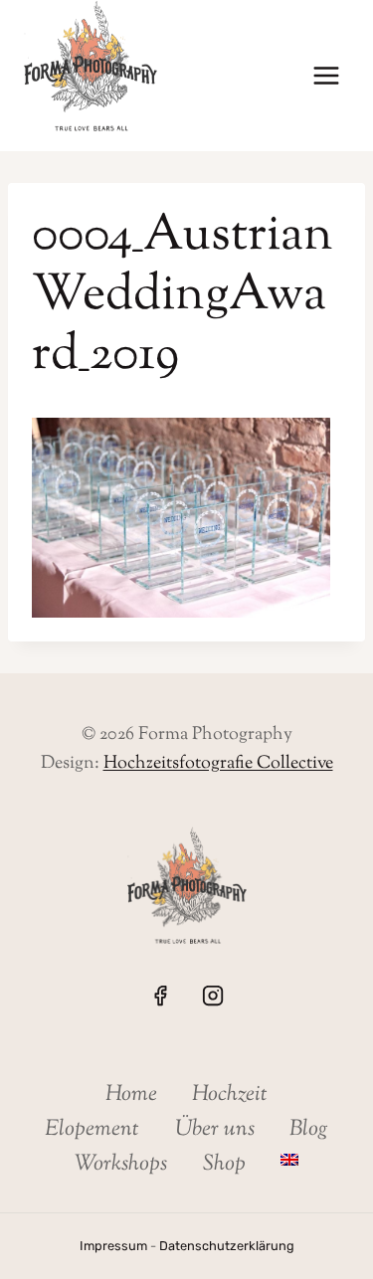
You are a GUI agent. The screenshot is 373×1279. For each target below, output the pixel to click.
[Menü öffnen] (325, 76)
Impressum (113, 1245)
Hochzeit (230, 1095)
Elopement (92, 1130)
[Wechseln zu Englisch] (289, 1160)
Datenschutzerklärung (226, 1245)
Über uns (215, 1130)
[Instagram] (213, 995)
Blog (308, 1130)
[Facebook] (160, 995)
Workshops (121, 1165)
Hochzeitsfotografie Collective (218, 764)
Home (131, 1095)
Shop (224, 1165)
